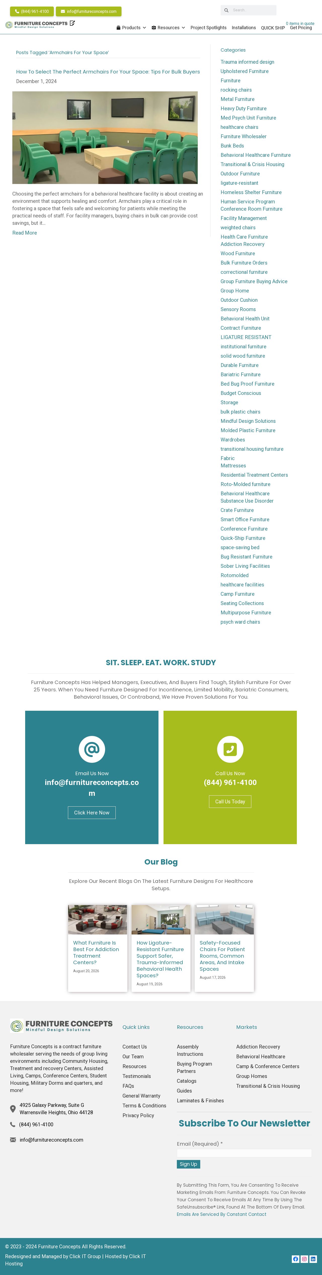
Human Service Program (248, 202)
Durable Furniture (240, 365)
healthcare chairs (239, 127)
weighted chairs (238, 227)
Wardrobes (233, 440)
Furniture (230, 81)
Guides (184, 1091)
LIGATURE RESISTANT (246, 337)
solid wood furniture (243, 356)
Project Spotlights (209, 27)
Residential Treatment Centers (254, 475)
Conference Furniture (244, 529)
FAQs (128, 1086)
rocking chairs (236, 90)
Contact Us (135, 1047)
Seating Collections (242, 603)
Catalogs (186, 1081)
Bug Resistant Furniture (246, 557)
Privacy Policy (138, 1115)
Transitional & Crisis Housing (252, 164)
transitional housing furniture (252, 449)
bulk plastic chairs (240, 412)
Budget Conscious (241, 393)
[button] (295, 1259)
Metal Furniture (238, 99)
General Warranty (141, 1096)
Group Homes (251, 1076)
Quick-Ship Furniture (243, 538)
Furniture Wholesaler (244, 136)
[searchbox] (248, 10)
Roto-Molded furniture (245, 484)
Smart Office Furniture (245, 519)
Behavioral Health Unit (245, 319)
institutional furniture (243, 347)
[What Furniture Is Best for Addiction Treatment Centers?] (97, 919)
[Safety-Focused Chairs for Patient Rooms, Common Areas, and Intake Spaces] (224, 919)
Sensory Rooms (238, 309)
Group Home (235, 291)
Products (131, 27)
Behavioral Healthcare (245, 494)
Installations (244, 27)
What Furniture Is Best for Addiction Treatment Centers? (96, 952)
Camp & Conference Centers (267, 1066)
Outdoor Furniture (240, 174)
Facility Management (244, 218)
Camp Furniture (238, 594)
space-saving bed (240, 547)
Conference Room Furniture (252, 209)
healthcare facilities (242, 585)
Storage (229, 402)
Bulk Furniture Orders (244, 263)
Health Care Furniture (244, 237)
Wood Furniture (238, 253)
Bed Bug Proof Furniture (247, 384)
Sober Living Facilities (245, 566)
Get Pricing (301, 27)
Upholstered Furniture (245, 71)
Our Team (133, 1057)
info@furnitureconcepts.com (91, 11)
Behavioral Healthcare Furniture (256, 155)
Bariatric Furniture (241, 374)
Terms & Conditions (144, 1106)
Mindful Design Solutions (248, 421)
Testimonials (137, 1076)
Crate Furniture (237, 510)
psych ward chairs (240, 622)
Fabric (228, 458)
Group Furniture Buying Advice (254, 281)
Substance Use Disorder (247, 501)
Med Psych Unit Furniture (248, 118)
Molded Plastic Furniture (248, 430)
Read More (24, 233)
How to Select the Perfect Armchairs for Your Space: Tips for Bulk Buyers (108, 71)
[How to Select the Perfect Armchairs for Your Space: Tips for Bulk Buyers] (105, 137)
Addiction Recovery (242, 244)
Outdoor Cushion (239, 300)
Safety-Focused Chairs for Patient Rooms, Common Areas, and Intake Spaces (222, 955)
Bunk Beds (232, 146)
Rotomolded (235, 575)
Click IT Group (85, 1256)
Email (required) (200, 1143)
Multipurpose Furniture (246, 613)
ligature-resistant (239, 183)
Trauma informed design (247, 62)
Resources (169, 27)
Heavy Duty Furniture (244, 108)
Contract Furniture (241, 328)
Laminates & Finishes (200, 1101)
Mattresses (233, 466)
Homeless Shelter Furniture (251, 192)
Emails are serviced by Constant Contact (221, 1214)
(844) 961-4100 (34, 11)
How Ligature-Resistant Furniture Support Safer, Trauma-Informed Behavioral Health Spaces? (160, 959)
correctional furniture (244, 272)
